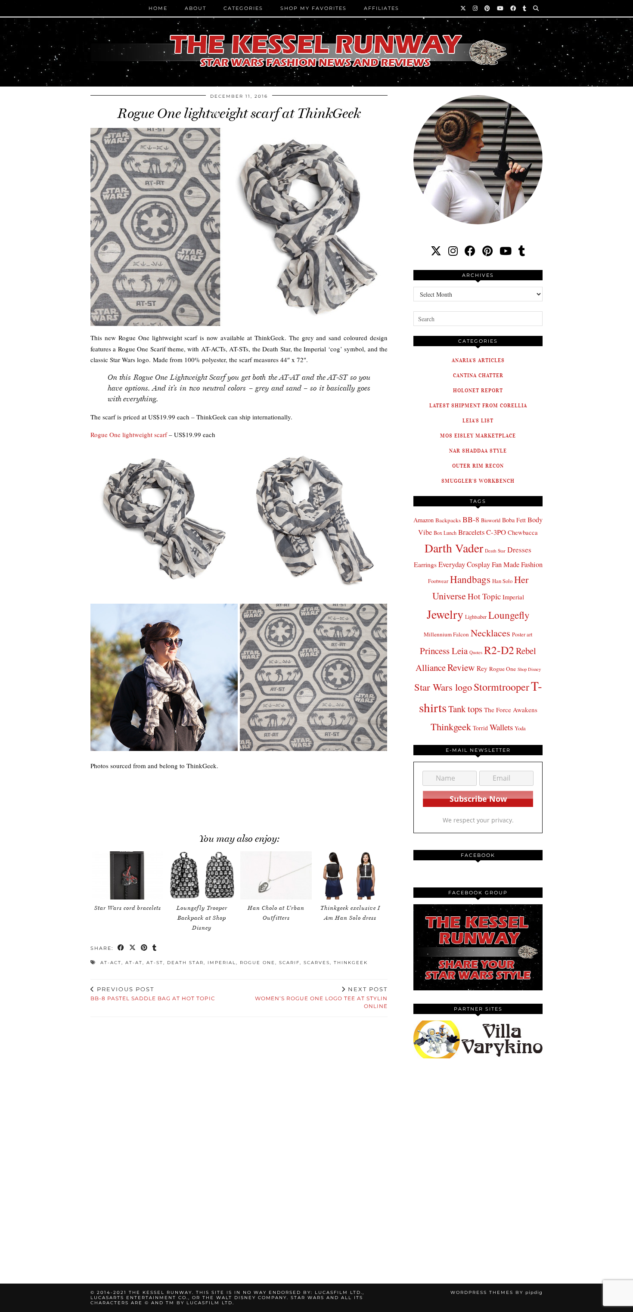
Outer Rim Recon (478, 465)
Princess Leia (444, 651)
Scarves (317, 962)
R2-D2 (499, 649)
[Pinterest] (487, 8)
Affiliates (381, 8)
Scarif (289, 962)
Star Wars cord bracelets (127, 908)
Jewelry (445, 614)
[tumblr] (525, 8)
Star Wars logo (443, 686)
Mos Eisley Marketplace (478, 435)
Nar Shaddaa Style (478, 450)
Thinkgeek (351, 962)
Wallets (501, 727)
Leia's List (477, 420)
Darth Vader (454, 548)
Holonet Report (478, 390)
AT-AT (134, 962)
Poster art (522, 634)
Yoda (520, 728)
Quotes (475, 652)
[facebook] (470, 251)
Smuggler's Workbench (478, 481)
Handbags (470, 579)
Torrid (480, 728)
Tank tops (465, 709)
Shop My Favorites (313, 8)
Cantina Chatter (478, 375)
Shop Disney (529, 669)
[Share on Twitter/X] (133, 948)
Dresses (519, 550)
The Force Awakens (510, 709)
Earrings (425, 564)
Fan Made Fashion (517, 564)
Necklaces (490, 632)
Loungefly (509, 614)
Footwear (438, 580)
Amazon (423, 520)
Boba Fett (514, 520)
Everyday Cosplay (464, 564)
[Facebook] (513, 8)
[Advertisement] (239, 797)
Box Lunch (445, 532)
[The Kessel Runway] (316, 40)
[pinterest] (487, 251)
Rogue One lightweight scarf (128, 434)
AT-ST (154, 962)
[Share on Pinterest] (144, 948)
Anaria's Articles (478, 360)
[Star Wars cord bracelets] (128, 875)
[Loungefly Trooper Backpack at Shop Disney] (202, 875)
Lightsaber (476, 616)
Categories (243, 8)
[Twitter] (463, 8)
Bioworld (490, 520)
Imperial (222, 962)
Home (158, 8)
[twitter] (436, 251)
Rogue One (257, 962)
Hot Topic (484, 596)
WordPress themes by (496, 1292)
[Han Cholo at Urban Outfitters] (276, 875)
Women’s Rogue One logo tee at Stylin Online (321, 998)
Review (461, 667)
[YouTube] (500, 8)
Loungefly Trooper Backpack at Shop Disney (202, 918)
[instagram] (453, 251)
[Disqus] (239, 1140)
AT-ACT (110, 962)
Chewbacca (523, 532)
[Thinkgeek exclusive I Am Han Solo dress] (350, 875)
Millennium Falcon (446, 634)
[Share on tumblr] (154, 948)
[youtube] (506, 251)
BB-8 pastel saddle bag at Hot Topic (152, 994)
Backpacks (448, 520)
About (195, 8)
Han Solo (502, 581)
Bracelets (471, 532)
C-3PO (496, 532)
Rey (482, 668)
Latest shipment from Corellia (478, 405)
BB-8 (470, 519)
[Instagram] (475, 8)
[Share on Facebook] (121, 948)
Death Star (185, 962)
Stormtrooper (501, 687)
